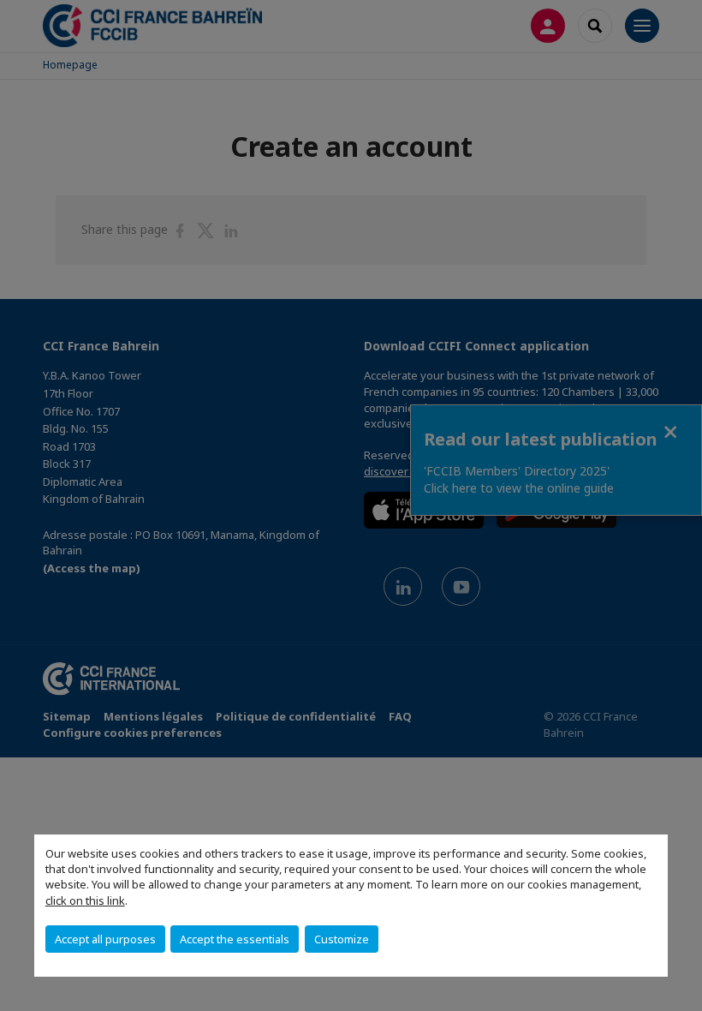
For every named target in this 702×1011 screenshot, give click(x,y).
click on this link (85, 900)
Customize (341, 939)
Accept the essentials (234, 939)
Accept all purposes (105, 939)
